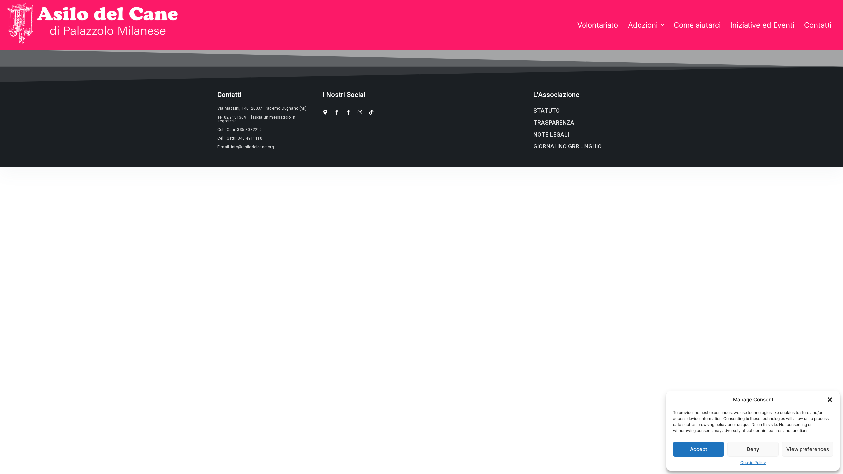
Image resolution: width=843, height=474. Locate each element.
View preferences (807, 449)
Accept (698, 449)
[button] (830, 399)
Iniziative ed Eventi (762, 25)
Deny (753, 449)
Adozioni (643, 25)
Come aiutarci (697, 25)
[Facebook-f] (336, 112)
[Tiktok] (371, 112)
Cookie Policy (753, 462)
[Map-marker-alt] (325, 112)
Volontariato (597, 25)
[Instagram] (359, 112)
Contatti (817, 25)
